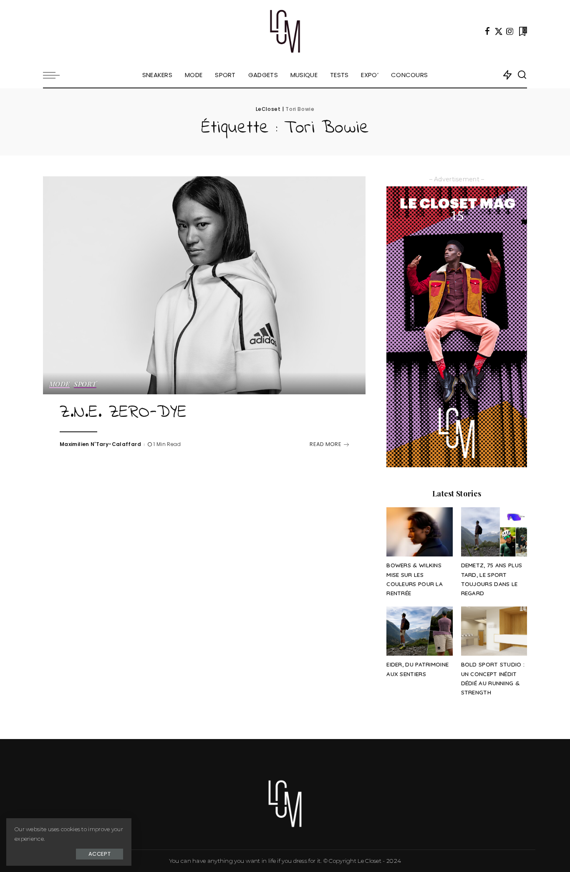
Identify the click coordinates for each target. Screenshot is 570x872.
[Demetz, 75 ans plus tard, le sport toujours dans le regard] (494, 532)
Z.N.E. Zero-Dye (123, 413)
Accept (99, 854)
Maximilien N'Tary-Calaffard (100, 444)
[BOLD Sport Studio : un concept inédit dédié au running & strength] (494, 631)
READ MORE (325, 444)
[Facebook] (487, 31)
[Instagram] (510, 31)
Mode (59, 384)
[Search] (522, 75)
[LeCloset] (285, 31)
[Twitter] (498, 31)
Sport (85, 384)
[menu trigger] (55, 75)
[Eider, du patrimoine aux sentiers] (419, 631)
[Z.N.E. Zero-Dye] (204, 285)
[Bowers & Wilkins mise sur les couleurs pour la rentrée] (419, 532)
